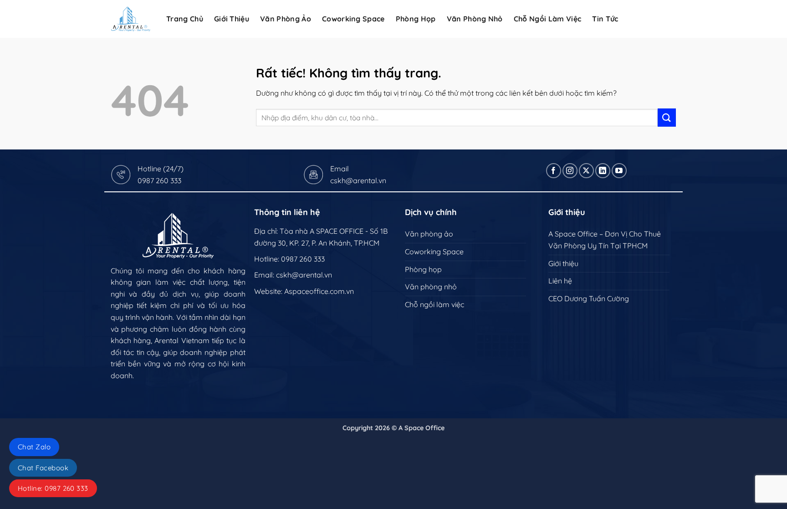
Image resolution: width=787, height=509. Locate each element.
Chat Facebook (43, 467)
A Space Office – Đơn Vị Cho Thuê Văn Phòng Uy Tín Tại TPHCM (604, 239)
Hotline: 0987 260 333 (53, 488)
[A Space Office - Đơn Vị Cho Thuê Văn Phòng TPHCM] (130, 18)
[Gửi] (667, 117)
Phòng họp (416, 18)
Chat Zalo (34, 446)
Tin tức (605, 18)
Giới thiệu (563, 263)
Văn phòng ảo (285, 18)
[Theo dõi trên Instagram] (569, 170)
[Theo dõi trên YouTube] (619, 170)
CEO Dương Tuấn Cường (588, 298)
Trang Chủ (184, 18)
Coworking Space (353, 18)
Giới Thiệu (231, 18)
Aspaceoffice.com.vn (319, 291)
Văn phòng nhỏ (475, 18)
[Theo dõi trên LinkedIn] (602, 170)
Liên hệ (560, 280)
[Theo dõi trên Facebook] (553, 170)
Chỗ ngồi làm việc (547, 18)
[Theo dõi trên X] (586, 170)
